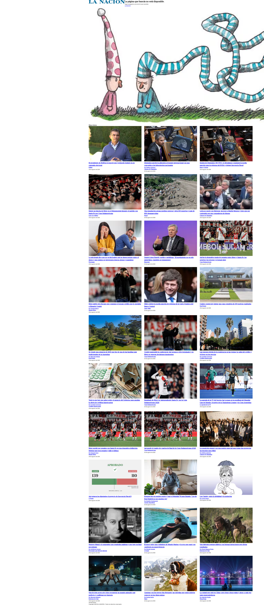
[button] (115, 144)
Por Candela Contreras (206, 356)
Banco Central (204, 167)
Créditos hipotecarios (206, 358)
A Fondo (91, 498)
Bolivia (90, 167)
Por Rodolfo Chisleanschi (151, 501)
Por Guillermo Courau (95, 549)
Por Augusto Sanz (93, 453)
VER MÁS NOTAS (92, 602)
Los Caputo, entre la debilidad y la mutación (216, 496)
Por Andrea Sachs (149, 597)
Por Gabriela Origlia (205, 597)
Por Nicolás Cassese (149, 549)
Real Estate (203, 306)
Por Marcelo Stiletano (95, 597)
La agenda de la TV (205, 405)
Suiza (145, 599)
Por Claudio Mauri (94, 308)
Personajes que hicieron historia (98, 551)
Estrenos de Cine (205, 551)
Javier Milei (147, 308)
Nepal (146, 215)
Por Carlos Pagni (204, 498)
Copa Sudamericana (205, 262)
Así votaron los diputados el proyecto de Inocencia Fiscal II (110, 496)
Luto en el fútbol (93, 215)
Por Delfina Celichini (149, 167)
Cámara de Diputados (150, 169)
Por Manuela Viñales (94, 356)
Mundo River (92, 310)
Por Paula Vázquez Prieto (206, 549)
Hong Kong (203, 599)
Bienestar (147, 262)
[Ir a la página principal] (107, 3)
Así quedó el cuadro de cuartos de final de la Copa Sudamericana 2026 (170, 448)
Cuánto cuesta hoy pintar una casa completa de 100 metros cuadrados (225, 304)
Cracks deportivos (149, 502)
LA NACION (128, 6)
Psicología (92, 262)
